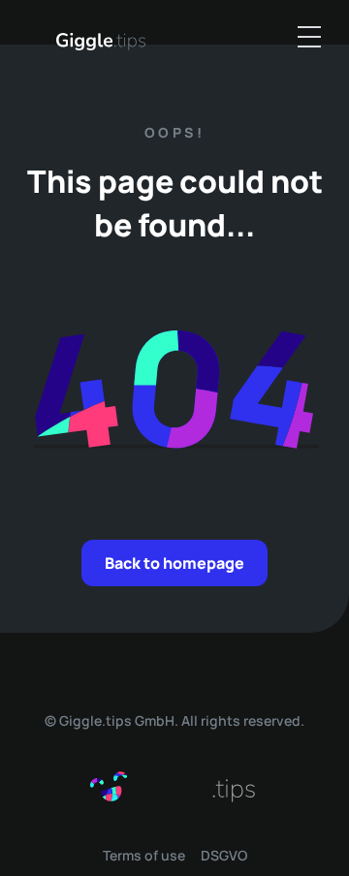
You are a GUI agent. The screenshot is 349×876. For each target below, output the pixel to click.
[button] (309, 36)
